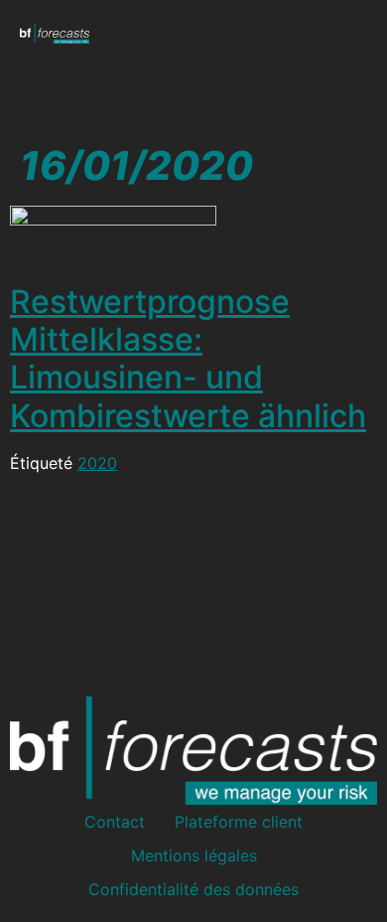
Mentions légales (194, 855)
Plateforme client (239, 822)
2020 (97, 463)
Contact (114, 822)
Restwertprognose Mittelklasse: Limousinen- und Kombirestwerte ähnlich (188, 358)
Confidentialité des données (193, 889)
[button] (354, 33)
